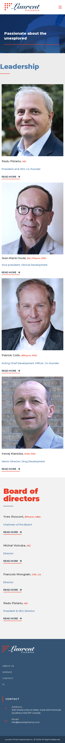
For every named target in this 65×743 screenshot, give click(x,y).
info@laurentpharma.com (26, 722)
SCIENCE (7, 672)
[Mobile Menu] (60, 7)
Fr (3, 684)
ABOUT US (8, 666)
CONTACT (7, 678)
